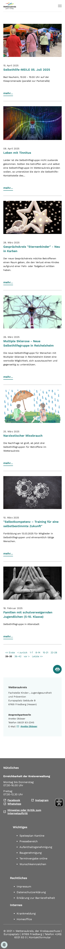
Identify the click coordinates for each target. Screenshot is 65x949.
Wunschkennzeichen (33, 864)
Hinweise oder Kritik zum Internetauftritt (24, 812)
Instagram (41, 800)
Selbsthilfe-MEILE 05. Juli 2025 (26, 69)
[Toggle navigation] (60, 6)
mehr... (8, 93)
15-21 (45, 652)
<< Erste (10, 652)
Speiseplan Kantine (32, 835)
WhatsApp (14, 803)
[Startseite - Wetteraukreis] (9, 6)
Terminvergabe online (33, 858)
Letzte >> (37, 656)
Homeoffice (24, 919)
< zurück (22, 652)
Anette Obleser (28, 726)
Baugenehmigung (31, 852)
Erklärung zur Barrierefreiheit (36, 897)
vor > (27, 656)
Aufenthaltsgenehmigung (36, 847)
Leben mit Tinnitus (17, 152)
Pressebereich (29, 841)
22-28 (54, 652)
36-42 (17, 656)
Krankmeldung (26, 913)
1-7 (31, 652)
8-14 (38, 652)
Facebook (14, 800)
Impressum (24, 886)
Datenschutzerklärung (31, 892)
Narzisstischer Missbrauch (22, 435)
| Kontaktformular (39, 937)
